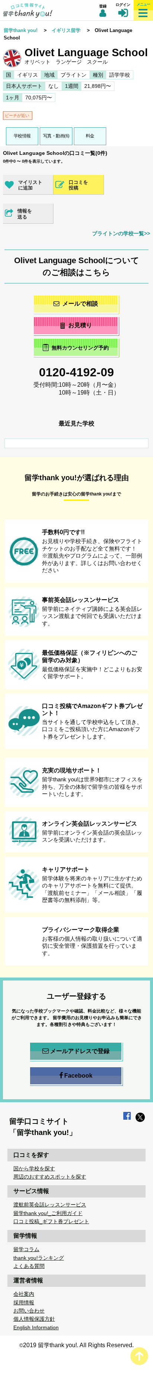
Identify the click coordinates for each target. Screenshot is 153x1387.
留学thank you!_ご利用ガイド (47, 1213)
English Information (36, 1327)
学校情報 (22, 135)
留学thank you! (21, 30)
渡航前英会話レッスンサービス (49, 1205)
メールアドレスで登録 (80, 1051)
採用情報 (23, 1302)
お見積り (80, 325)
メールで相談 (80, 303)
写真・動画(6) (56, 135)
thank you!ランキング (38, 1258)
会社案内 (23, 1294)
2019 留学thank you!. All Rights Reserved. (78, 1345)
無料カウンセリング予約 (80, 348)
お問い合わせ (29, 1311)
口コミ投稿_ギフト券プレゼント (51, 1221)
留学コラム (26, 1249)
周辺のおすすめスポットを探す (49, 1177)
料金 (90, 135)
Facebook (78, 1075)
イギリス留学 (66, 30)
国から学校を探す (34, 1168)
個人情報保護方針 (34, 1319)
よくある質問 (29, 1266)
